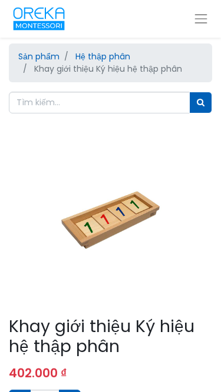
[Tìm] (200, 102)
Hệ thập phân (102, 56)
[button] (24, 231)
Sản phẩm (39, 56)
